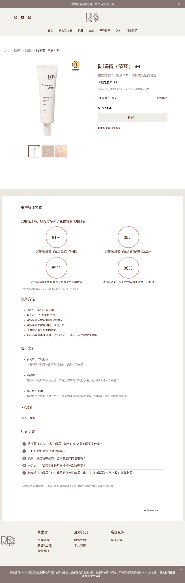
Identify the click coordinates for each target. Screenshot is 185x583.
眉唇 (91, 30)
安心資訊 (30, 418)
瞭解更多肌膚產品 (110, 128)
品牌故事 (43, 540)
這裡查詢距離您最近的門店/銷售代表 (92, 4)
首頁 (50, 30)
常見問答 (80, 545)
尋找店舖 (116, 540)
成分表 (28, 407)
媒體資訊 (43, 550)
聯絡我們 (131, 30)
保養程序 (104, 30)
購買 (131, 117)
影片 (118, 30)
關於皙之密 (65, 30)
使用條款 (95, 575)
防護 (28, 50)
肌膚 (80, 30)
